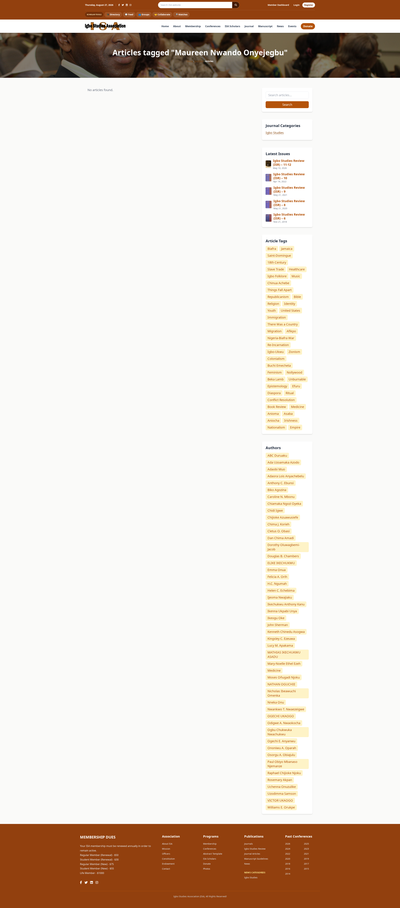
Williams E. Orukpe (281, 807)
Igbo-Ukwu (276, 352)
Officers (166, 853)
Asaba (288, 414)
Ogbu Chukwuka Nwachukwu (280, 732)
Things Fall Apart (280, 290)
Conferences (212, 26)
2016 (287, 868)
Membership (193, 26)
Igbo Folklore (277, 276)
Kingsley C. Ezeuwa (281, 638)
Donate (307, 26)
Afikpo (291, 331)
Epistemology (277, 386)
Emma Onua (277, 570)
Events (292, 26)
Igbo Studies (275, 133)
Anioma (273, 414)
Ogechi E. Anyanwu (281, 741)
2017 (306, 863)
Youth (272, 310)
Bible (297, 297)
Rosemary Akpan (280, 780)
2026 (287, 843)
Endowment (168, 863)
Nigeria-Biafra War (281, 338)
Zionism (294, 352)
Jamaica (286, 249)
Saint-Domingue (279, 255)
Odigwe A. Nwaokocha (284, 723)
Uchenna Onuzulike (282, 787)
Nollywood (294, 372)
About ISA (167, 843)
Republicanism (278, 297)
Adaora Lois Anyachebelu (286, 476)
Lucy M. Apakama (280, 645)
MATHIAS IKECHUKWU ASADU (284, 654)
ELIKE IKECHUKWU (281, 563)
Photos (206, 868)
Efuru (296, 386)
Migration (275, 331)
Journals (199, 61)
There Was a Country (283, 324)
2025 (306, 843)
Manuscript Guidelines (256, 858)
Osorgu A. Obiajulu (281, 755)
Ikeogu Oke (276, 618)
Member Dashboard (278, 4)
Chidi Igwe (275, 510)
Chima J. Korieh (278, 524)
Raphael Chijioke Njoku (284, 773)
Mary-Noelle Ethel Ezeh (284, 663)
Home (165, 26)
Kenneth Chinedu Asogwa (286, 632)
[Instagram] (130, 5)
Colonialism (276, 359)
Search (287, 104)
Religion (273, 304)
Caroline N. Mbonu (281, 497)
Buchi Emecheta (279, 365)
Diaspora (274, 393)
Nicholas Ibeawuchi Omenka (282, 693)
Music (296, 276)
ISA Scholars (232, 26)
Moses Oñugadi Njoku (284, 677)
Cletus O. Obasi (279, 531)
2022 (287, 853)
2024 (287, 848)
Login (296, 4)
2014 (287, 873)
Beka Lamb (276, 379)
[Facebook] (119, 5)
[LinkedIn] (127, 5)
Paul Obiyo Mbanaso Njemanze (282, 764)
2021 (306, 853)
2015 (306, 868)
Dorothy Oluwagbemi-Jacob (284, 547)
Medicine (297, 407)
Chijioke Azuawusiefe (283, 517)
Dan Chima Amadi (281, 538)
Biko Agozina (277, 490)
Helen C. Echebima (281, 590)
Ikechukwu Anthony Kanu (286, 604)
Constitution (168, 858)
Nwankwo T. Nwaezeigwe (286, 709)
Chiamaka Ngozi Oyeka (284, 503)
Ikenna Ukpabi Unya (282, 611)
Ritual (290, 393)
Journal (249, 26)
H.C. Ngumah (277, 583)
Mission (166, 848)
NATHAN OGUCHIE (281, 684)
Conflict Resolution (281, 400)
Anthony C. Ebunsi (281, 483)
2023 (306, 848)
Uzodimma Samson (282, 793)
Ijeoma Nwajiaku (280, 597)
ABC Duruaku (277, 455)
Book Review (277, 407)
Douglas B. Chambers (283, 556)
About (177, 26)
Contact (166, 868)
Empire (295, 427)
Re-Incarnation (278, 345)
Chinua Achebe (278, 283)
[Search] (235, 5)
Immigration (277, 317)
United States (290, 310)
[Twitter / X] (123, 5)
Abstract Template (212, 853)
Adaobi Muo (276, 469)
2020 (287, 858)
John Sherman (278, 625)
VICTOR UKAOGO (280, 800)
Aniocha (273, 420)
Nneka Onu (276, 702)
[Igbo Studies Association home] (105, 26)
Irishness (291, 420)
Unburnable (297, 379)
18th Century (277, 262)
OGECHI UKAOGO (281, 716)
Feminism (275, 372)
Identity (289, 304)
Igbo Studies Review (254, 848)
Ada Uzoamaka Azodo (283, 462)
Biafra (272, 249)
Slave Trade (276, 269)
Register (308, 4)
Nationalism (276, 427)
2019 (306, 858)
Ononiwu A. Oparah (282, 748)
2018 (287, 863)
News (280, 26)
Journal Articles (252, 853)
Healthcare (297, 269)
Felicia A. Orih (277, 577)
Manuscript (265, 26)
